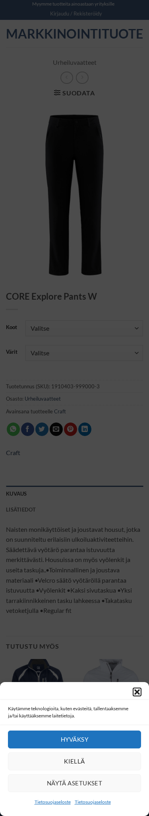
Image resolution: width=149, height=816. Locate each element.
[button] (137, 692)
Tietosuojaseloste (53, 802)
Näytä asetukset (75, 783)
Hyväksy (74, 739)
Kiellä (74, 761)
